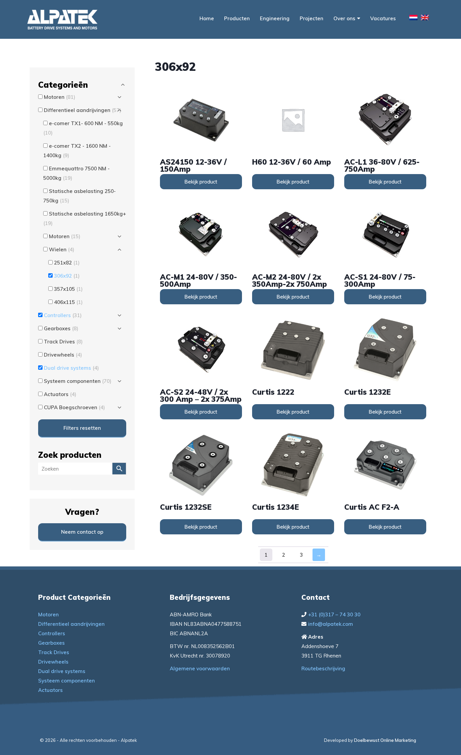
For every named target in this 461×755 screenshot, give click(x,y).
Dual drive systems (61, 671)
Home (206, 18)
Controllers (51, 633)
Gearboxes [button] (61, 328)
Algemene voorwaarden (200, 668)
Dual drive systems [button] (71, 368)
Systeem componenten (66, 680)
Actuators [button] (60, 394)
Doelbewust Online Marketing (385, 740)
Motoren (48, 614)
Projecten (311, 18)
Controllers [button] (63, 315)
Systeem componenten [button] (77, 381)
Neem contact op (82, 532)
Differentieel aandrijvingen (71, 624)
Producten (237, 18)
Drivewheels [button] (63, 355)
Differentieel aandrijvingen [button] (82, 110)
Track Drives (53, 652)
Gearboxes (51, 643)
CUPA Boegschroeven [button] (74, 407)
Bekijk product (200, 181)
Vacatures (383, 18)
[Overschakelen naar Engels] (425, 18)
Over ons (344, 18)
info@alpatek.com (330, 624)
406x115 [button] (68, 302)
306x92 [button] (67, 276)
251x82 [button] (67, 262)
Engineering (275, 18)
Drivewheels (53, 662)
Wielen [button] (61, 249)
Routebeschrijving (323, 668)
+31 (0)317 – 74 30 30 (334, 614)
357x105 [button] (68, 289)
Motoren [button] (59, 97)
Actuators (50, 690)
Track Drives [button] (63, 341)
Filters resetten (82, 428)
